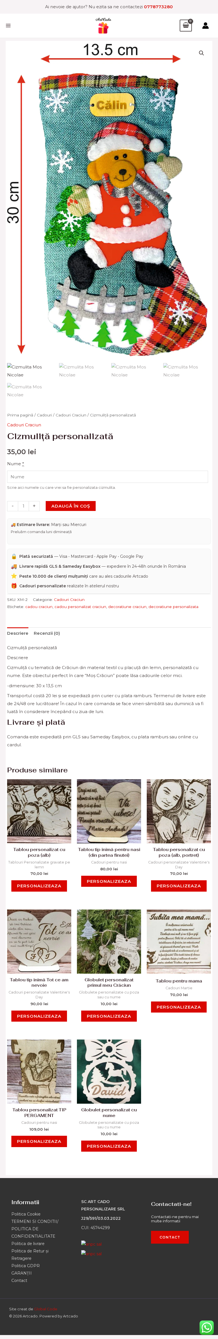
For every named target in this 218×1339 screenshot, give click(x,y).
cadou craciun (39, 606)
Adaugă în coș (70, 506)
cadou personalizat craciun (80, 606)
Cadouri (44, 415)
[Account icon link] (205, 25)
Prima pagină (20, 415)
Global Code (45, 1309)
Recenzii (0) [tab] (47, 633)
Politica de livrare (28, 1243)
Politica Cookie (26, 1214)
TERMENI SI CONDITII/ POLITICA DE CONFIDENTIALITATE (34, 1229)
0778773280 (158, 6)
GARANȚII (21, 1273)
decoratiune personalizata (173, 606)
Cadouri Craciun (71, 415)
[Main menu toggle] (8, 26)
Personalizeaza (39, 886)
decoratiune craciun (127, 606)
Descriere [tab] (17, 633)
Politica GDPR (25, 1265)
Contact (19, 1280)
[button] (201, 53)
